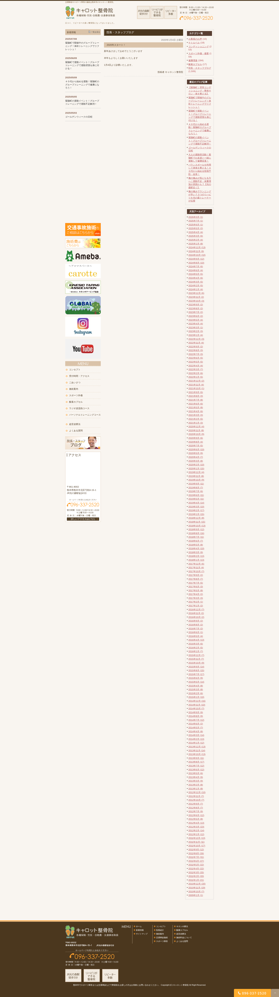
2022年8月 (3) (195, 350)
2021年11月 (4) (196, 384)
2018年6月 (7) (195, 541)
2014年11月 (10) (196, 705)
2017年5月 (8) (195, 590)
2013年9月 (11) (196, 758)
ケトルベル (194, 42)
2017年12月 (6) (196, 564)
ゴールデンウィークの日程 (78, 116)
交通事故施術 (162, 937)
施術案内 (73, 389)
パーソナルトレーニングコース (85, 414)
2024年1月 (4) (195, 289)
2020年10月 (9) (196, 434)
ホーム (139, 926)
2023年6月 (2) (195, 316)
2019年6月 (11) (196, 495)
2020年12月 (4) (196, 426)
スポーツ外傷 (76, 395)
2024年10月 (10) (197, 255)
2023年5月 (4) (195, 320)
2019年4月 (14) (196, 502)
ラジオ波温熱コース (79, 408)
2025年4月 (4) (195, 232)
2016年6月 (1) (195, 632)
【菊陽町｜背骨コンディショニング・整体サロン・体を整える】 (199, 90)
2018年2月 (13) (196, 556)
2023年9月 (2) (195, 304)
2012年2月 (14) (196, 830)
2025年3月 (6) (195, 236)
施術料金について (184, 937)
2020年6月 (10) (196, 449)
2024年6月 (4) (195, 270)
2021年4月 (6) (195, 411)
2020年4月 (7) (195, 457)
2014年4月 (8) (195, 731)
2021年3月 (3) (195, 415)
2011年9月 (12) (196, 849)
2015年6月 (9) (195, 678)
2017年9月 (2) (195, 575)
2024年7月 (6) (195, 266)
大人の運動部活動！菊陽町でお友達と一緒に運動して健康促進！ (199, 157)
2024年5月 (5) (195, 274)
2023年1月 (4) (195, 335)
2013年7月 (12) (196, 765)
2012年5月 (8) (195, 819)
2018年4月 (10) (196, 548)
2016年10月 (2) (196, 617)
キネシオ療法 (182, 926)
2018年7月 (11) (196, 537)
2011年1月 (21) (196, 880)
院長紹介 (160, 930)
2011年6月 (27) (196, 861)
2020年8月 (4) (195, 442)
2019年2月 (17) (196, 510)
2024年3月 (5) (195, 282)
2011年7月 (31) (196, 857)
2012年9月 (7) (195, 804)
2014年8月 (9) (195, 716)
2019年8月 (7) (195, 487)
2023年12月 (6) (196, 293)
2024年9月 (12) (196, 259)
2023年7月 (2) (195, 312)
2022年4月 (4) (195, 365)
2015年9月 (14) (196, 666)
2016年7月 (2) (195, 628)
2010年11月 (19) (196, 887)
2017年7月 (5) (195, 583)
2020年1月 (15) (196, 468)
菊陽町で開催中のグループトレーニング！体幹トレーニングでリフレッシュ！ (82, 46)
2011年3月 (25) (196, 872)
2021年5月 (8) (195, 407)
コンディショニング (198, 46)
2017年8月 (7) (195, 579)
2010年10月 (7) (196, 891)
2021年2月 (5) (195, 419)
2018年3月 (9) (195, 552)
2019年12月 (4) (196, 472)
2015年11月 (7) (196, 659)
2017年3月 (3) (195, 598)
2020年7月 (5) (195, 445)
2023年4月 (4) (195, 323)
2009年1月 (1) (195, 895)
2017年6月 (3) (195, 586)
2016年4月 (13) (196, 640)
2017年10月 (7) (196, 571)
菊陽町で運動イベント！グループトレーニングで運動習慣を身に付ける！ (82, 65)
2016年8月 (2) (195, 624)
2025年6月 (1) (195, 224)
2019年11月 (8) (196, 476)
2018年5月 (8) (195, 544)
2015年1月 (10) (196, 697)
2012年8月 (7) (195, 807)
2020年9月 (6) (195, 438)
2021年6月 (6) (195, 403)
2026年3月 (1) (195, 217)
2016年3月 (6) (195, 643)
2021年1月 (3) (195, 423)
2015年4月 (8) (195, 685)
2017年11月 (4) (196, 567)
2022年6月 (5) (195, 358)
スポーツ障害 (162, 941)
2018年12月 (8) (196, 518)
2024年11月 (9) (196, 251)
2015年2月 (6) (195, 693)
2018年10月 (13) (197, 525)
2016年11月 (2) (196, 613)
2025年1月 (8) (195, 243)
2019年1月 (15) (196, 514)
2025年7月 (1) (195, 220)
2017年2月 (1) (195, 601)
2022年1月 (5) (195, 377)
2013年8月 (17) (196, 762)
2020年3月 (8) (195, 461)
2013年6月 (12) (196, 769)
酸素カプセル (195, 64)
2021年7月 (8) (195, 400)
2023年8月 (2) (195, 308)
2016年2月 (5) (195, 647)
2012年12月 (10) (197, 792)
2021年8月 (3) (195, 396)
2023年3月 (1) (195, 327)
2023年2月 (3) (195, 331)
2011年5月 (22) (196, 864)
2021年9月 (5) (195, 392)
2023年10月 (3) (196, 301)
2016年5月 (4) (195, 636)
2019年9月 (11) (196, 483)
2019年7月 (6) (195, 491)
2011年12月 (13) (196, 838)
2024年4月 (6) (195, 278)
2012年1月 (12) (196, 834)
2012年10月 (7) (196, 800)
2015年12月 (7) (196, 655)
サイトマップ (142, 934)
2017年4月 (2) (195, 594)
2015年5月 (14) (196, 682)
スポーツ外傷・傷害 (198, 53)
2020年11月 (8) (196, 430)
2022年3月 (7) (195, 369)
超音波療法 (74, 424)
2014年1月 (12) (196, 742)
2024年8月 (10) (196, 262)
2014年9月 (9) (195, 712)
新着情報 (140, 930)
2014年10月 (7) (196, 708)
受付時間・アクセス (79, 376)
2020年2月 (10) (196, 464)
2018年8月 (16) (196, 533)
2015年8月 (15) (196, 670)
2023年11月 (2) (196, 297)
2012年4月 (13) (196, 823)
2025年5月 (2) (195, 228)
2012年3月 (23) (196, 826)
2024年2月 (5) (195, 285)
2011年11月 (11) (196, 842)
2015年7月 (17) (196, 674)
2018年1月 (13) (196, 560)
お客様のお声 (195, 39)
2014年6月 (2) (195, 723)
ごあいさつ (74, 382)
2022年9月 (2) (195, 346)
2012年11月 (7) (196, 796)
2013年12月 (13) (197, 746)
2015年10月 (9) (196, 663)
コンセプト (74, 369)
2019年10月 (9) (196, 480)
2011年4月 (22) (196, 868)
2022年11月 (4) (196, 342)
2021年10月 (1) (196, 388)
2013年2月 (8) (195, 784)
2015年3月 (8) (195, 689)
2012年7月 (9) (195, 811)
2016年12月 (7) (196, 609)
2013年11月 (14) (196, 750)
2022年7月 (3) (195, 354)
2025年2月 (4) (195, 240)
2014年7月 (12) (196, 720)
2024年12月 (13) (197, 247)
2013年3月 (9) (195, 781)
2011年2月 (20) (196, 876)
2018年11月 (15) (196, 522)
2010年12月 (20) (197, 883)
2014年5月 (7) (195, 727)
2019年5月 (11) (196, 499)
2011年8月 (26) (196, 853)
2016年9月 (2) (195, 621)
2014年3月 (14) (196, 735)
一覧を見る (95, 32)
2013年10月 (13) (197, 754)
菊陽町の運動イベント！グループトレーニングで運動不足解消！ (199, 140)
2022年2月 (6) (195, 373)
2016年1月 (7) (195, 651)
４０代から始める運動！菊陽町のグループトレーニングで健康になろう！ (82, 84)
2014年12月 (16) (197, 701)
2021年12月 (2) (196, 381)
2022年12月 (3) (196, 339)
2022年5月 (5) (195, 361)
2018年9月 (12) (196, 529)
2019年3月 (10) (196, 506)
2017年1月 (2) (195, 605)
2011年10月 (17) (196, 845)
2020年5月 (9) (195, 453)
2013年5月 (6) (195, 773)
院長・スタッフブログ (199, 68)
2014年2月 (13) (196, 739)
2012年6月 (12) (196, 815)
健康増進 (192, 60)
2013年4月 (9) (195, 777)
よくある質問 (76, 430)
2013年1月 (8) (195, 788)
